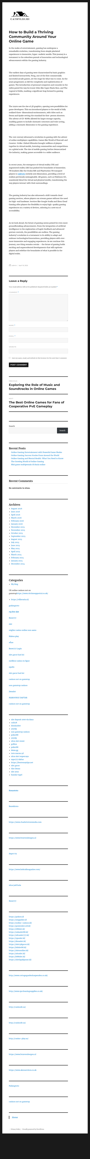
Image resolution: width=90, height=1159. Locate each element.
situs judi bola (15, 885)
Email (12, 336)
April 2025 (15, 551)
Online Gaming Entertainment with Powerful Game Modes (36, 452)
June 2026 (15, 512)
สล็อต (11, 642)
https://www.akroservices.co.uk (22, 1070)
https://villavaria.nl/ (20, 599)
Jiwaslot (12, 691)
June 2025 (15, 545)
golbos (14, 744)
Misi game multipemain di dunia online (28, 464)
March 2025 (16, 554)
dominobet (16, 726)
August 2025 (16, 539)
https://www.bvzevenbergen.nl (22, 838)
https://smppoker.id (18, 920)
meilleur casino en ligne (19, 661)
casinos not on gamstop (19, 679)
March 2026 (16, 518)
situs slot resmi (17, 741)
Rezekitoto (13, 806)
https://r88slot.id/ (17, 929)
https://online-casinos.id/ (20, 923)
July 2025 (15, 542)
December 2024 (18, 564)
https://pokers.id (16, 917)
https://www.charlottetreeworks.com (25, 822)
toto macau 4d (17, 753)
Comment (14, 292)
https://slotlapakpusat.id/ (20, 960)
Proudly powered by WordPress (33, 1129)
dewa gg (14, 750)
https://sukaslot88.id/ (18, 932)
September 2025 (18, 536)
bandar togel (16, 775)
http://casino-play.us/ (18, 1038)
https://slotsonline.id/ (18, 950)
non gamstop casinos (18, 685)
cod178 (14, 723)
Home (15, 1117)
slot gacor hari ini (16, 655)
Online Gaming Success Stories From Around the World (35, 455)
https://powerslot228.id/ (20, 926)
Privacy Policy (15, 1129)
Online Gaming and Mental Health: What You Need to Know (37, 458)
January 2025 (17, 561)
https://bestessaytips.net (22, 762)
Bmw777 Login (15, 648)
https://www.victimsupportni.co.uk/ (32, 593)
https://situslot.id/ (17, 953)
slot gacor (15, 765)
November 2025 (18, 530)
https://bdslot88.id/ (17, 947)
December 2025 (18, 527)
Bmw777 (12, 618)
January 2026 (17, 524)
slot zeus (15, 772)
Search (12, 426)
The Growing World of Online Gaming (27, 461)
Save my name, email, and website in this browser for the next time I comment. (39, 358)
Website (12, 347)
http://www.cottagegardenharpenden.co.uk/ (28, 975)
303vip (14, 729)
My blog (14, 584)
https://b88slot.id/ (17, 956)
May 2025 (15, 548)
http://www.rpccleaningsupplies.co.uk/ (26, 991)
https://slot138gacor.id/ (19, 944)
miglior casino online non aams (22, 630)
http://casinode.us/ (17, 1007)
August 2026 (16, 508)
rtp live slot (14, 612)
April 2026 (15, 515)
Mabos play (14, 636)
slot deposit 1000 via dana (22, 719)
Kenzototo (13, 790)
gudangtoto (14, 606)
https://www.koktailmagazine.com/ (24, 869)
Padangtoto (14, 1086)
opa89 (11, 667)
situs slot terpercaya (20, 756)
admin (14, 265)
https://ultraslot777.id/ (19, 935)
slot (10, 624)
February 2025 (17, 558)
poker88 (14, 735)
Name (12, 325)
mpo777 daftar (17, 759)
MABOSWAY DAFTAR (18, 698)
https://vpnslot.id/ (17, 938)
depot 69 (13, 854)
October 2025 (17, 533)
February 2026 (17, 521)
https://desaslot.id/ (17, 941)
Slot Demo (15, 769)
